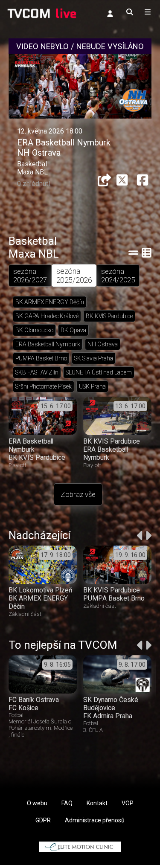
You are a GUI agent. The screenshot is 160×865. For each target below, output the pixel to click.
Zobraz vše (78, 494)
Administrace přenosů (95, 820)
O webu (37, 803)
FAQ (67, 803)
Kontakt (97, 803)
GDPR (43, 820)
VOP (128, 803)
